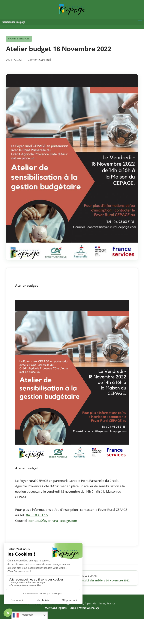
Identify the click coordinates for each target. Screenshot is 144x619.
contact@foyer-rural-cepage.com (53, 520)
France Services (19, 38)
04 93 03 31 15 (37, 515)
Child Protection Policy (84, 608)
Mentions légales (56, 608)
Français (26, 615)
